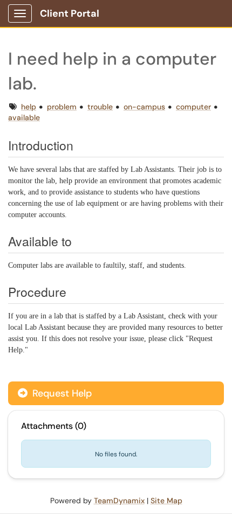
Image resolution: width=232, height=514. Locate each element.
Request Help (61, 393)
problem (62, 107)
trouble (100, 107)
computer (193, 107)
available (24, 117)
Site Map (166, 500)
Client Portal (69, 13)
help (28, 107)
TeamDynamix (119, 500)
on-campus (144, 107)
